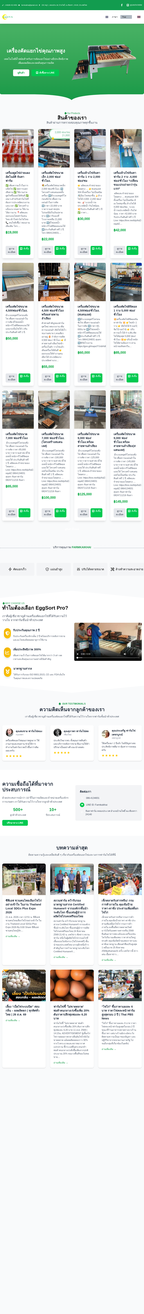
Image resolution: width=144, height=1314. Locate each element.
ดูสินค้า (21, 73)
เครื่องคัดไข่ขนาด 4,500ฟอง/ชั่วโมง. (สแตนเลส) (89, 310)
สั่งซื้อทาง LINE (47, 73)
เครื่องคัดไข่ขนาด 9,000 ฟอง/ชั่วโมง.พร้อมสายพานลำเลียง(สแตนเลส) (125, 442)
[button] (106, 17)
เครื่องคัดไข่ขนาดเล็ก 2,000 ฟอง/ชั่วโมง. (52, 176)
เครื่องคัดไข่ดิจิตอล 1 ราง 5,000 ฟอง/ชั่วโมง (125, 310)
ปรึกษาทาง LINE (15, 823)
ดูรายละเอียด (11, 250)
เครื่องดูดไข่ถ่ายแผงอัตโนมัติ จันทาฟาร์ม (18, 176)
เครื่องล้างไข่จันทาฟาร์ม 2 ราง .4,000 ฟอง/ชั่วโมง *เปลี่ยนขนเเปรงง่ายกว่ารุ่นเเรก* (126, 180)
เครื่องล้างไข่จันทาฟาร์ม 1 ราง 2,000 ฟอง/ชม (89, 176)
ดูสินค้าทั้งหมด (72, 529)
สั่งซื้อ (26, 248)
